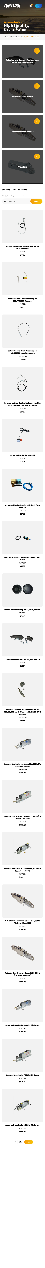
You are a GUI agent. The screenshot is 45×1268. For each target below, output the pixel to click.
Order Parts (15, 37)
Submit (36, 201)
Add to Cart (22, 241)
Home (7, 37)
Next (28, 1142)
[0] (30, 7)
